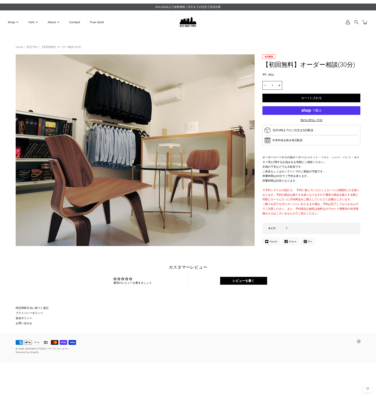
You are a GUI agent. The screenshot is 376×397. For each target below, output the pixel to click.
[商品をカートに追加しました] (365, 22)
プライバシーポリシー (29, 313)
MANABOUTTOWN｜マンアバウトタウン (47, 348)
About (52, 22)
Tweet (273, 241)
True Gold (97, 22)
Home (19, 46)
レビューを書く (244, 281)
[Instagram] (358, 341)
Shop (11, 22)
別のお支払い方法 (311, 120)
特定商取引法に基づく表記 (32, 307)
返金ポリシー (24, 318)
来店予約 (31, 46)
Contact (74, 22)
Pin (310, 241)
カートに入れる (311, 98)
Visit (31, 22)
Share (292, 241)
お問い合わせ (24, 323)
